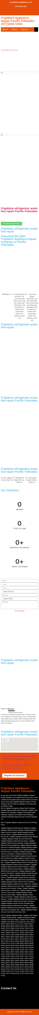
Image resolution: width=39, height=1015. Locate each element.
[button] (19, 725)
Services (14, 29)
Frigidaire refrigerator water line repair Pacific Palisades (19, 210)
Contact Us (24, 29)
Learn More (5, 50)
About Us (5, 29)
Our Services (13, 50)
